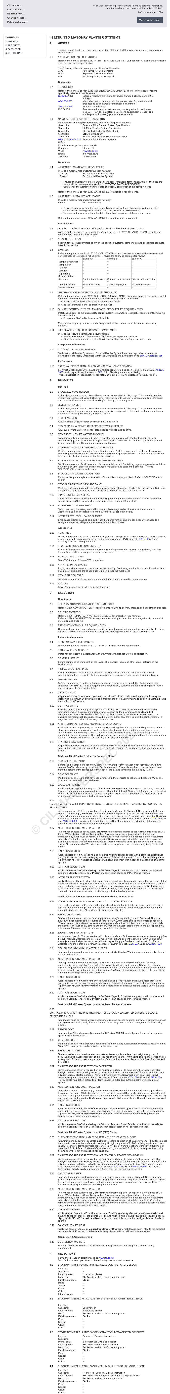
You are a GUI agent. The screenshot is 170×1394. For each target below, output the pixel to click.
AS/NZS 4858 (65, 106)
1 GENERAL (11, 41)
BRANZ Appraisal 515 (69, 139)
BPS (100, 372)
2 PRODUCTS (12, 45)
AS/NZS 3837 (65, 101)
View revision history (150, 20)
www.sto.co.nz (90, 151)
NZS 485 (155, 1077)
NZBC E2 (63, 96)
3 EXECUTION (13, 49)
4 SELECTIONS (13, 53)
